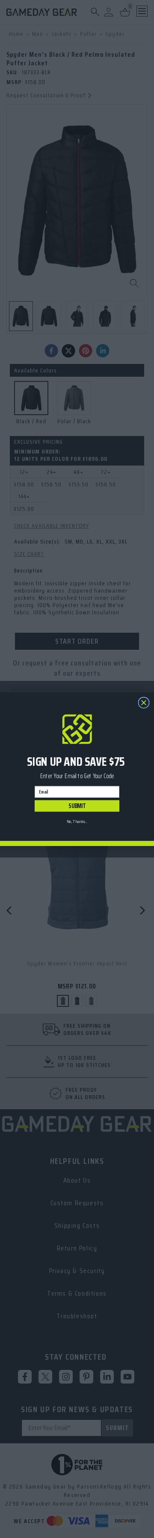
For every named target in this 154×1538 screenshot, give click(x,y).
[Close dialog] (144, 703)
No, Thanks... (77, 821)
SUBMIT (77, 806)
